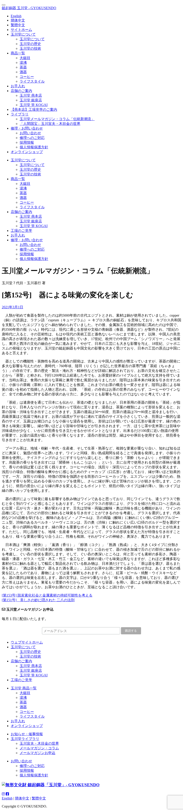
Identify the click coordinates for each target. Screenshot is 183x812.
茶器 (23, 67)
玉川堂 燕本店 (31, 95)
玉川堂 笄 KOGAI (34, 105)
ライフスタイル (32, 81)
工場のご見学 (21, 230)
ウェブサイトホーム (27, 642)
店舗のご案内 (21, 91)
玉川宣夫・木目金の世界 (39, 743)
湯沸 (23, 62)
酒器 (23, 72)
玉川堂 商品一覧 (24, 688)
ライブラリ (20, 114)
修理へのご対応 (32, 138)
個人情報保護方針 (34, 147)
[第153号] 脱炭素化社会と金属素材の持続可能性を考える (47, 595)
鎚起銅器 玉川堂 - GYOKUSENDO (29, 8)
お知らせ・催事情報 (27, 734)
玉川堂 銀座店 (31, 100)
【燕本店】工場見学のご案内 (34, 109)
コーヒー (27, 77)
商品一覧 (18, 53)
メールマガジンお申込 (37, 753)
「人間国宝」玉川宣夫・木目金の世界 (50, 124)
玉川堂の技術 (30, 48)
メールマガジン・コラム (39, 748)
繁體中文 (18, 25)
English (16, 16)
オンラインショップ (27, 152)
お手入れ (18, 86)
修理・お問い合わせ (27, 128)
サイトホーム (21, 30)
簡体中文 (18, 20)
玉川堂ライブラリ (25, 739)
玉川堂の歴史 (30, 44)
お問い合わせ (30, 133)
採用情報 (27, 142)
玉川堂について (23, 34)
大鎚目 (25, 58)
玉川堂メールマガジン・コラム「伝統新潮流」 (57, 119)
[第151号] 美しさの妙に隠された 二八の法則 (38, 600)
